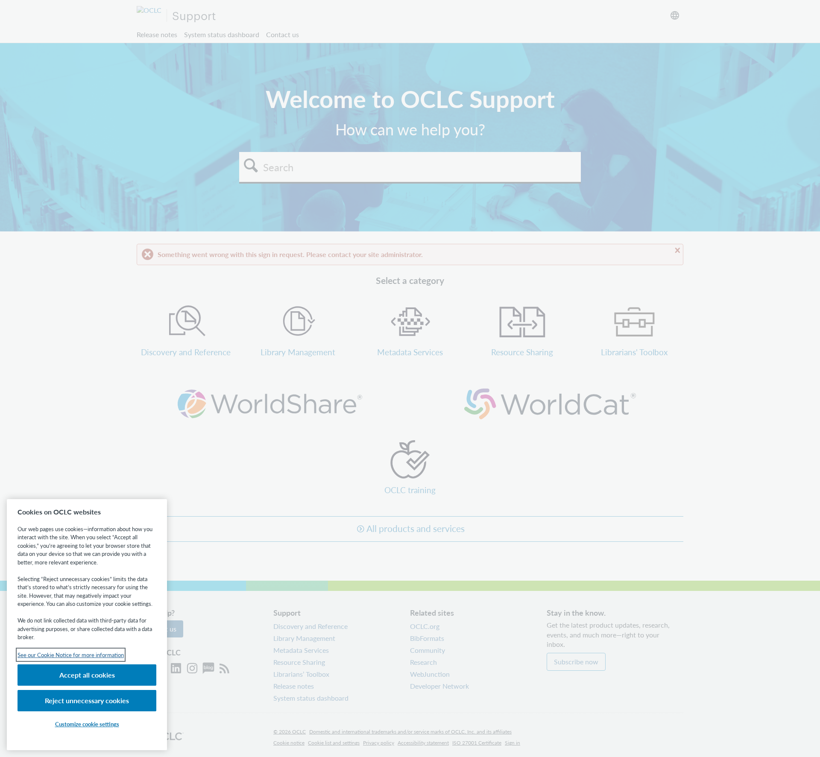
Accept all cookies (87, 675)
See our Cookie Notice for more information (71, 655)
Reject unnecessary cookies (87, 700)
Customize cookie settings (87, 724)
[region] (87, 624)
